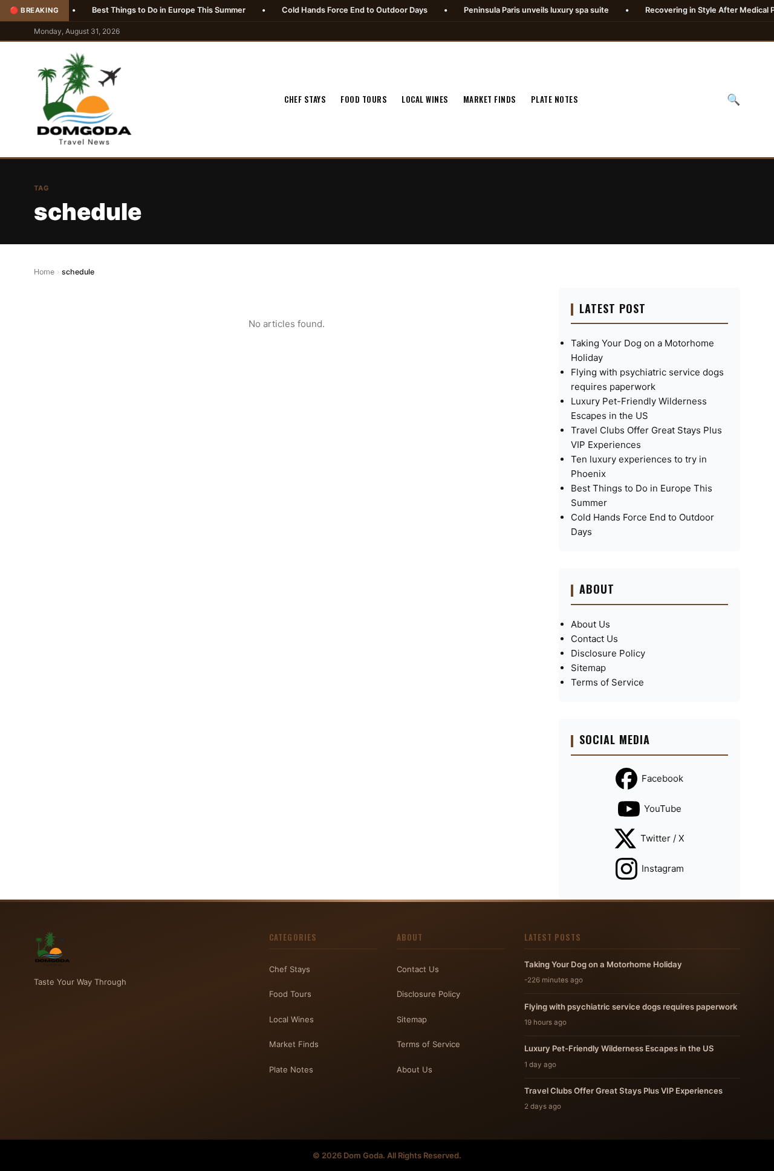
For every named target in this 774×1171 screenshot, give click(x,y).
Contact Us (594, 638)
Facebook (662, 778)
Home (44, 271)
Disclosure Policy (608, 653)
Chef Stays (305, 99)
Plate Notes (555, 99)
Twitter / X (662, 838)
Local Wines (425, 99)
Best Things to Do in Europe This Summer (135, 10)
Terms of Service (607, 682)
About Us (590, 624)
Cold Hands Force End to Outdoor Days (321, 10)
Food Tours (363, 99)
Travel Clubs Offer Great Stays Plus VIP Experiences (623, 1090)
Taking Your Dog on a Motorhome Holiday (603, 964)
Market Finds (489, 99)
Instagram (663, 868)
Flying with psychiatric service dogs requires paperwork (630, 1006)
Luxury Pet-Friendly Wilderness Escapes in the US (619, 1048)
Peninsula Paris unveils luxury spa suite (502, 10)
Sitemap (588, 667)
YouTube (662, 808)
